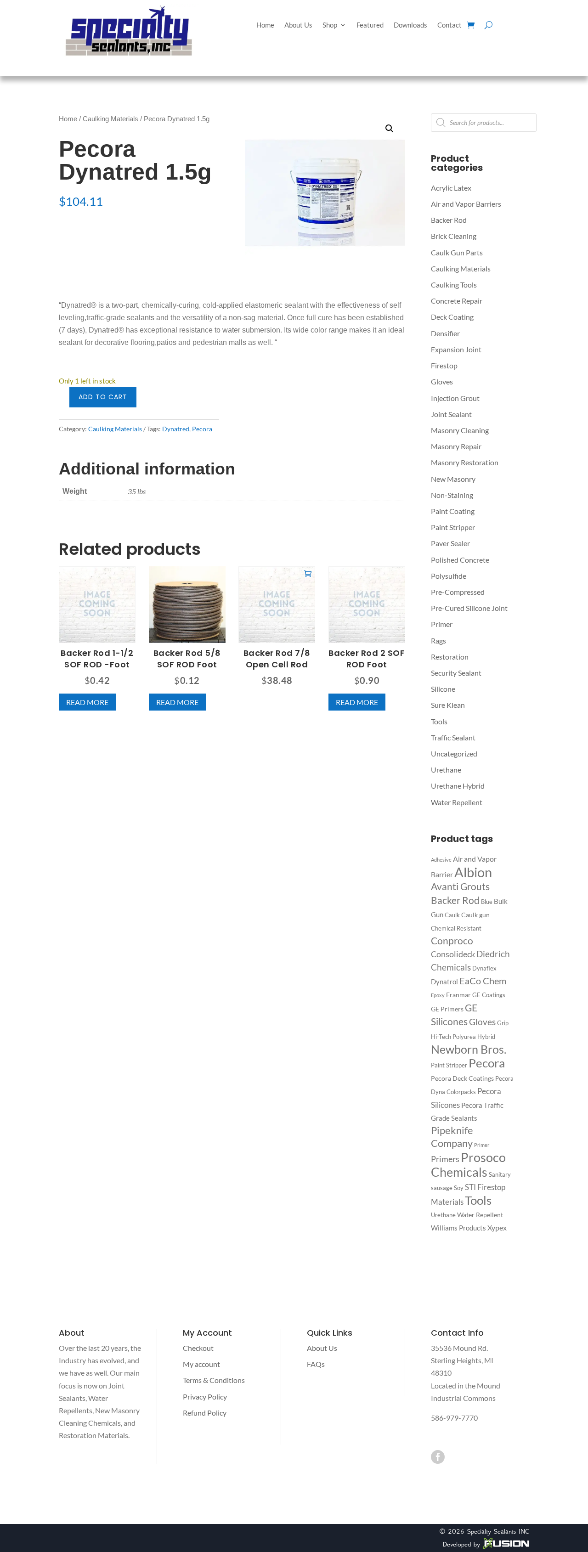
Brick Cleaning (453, 235)
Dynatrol (444, 981)
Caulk (452, 915)
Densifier (445, 333)
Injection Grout (455, 398)
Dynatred (175, 429)
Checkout (198, 1347)
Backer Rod (449, 219)
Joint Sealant (451, 414)
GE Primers (447, 1009)
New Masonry (453, 478)
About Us (298, 25)
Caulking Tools (454, 284)
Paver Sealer (450, 543)
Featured (370, 25)
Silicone (443, 688)
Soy (459, 1187)
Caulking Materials (110, 119)
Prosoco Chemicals (468, 1164)
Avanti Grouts (460, 886)
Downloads (410, 25)
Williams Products (458, 1228)
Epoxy (438, 995)
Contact (449, 25)
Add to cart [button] (307, 573)
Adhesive (441, 860)
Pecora (202, 429)
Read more (87, 702)
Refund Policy (204, 1412)
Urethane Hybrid (458, 785)
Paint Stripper (453, 527)
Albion (473, 872)
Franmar (458, 995)
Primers (445, 1159)
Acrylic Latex (451, 187)
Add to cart (103, 396)
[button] (389, 128)
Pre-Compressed (458, 591)
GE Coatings (488, 995)
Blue (486, 901)
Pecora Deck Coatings (462, 1078)
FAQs (316, 1364)
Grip (503, 1023)
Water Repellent (456, 802)
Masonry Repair (456, 446)
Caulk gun (475, 915)
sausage (441, 1187)
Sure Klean (448, 704)
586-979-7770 (454, 1417)
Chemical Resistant (456, 928)
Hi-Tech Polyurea (453, 1036)
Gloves (442, 381)
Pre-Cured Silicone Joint (469, 608)
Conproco (452, 941)
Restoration (450, 656)
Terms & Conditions (214, 1380)
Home (265, 25)
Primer (441, 624)
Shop (329, 25)
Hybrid (486, 1036)
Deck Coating (452, 316)
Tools (439, 721)
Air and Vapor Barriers (466, 203)
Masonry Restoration (464, 462)
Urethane (446, 769)
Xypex (497, 1227)
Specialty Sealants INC (498, 1531)
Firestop (444, 365)
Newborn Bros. (468, 1049)
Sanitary (500, 1174)
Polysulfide (448, 575)
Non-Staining (452, 495)
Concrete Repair (456, 300)
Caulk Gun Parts (457, 252)
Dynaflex (484, 968)
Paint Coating (453, 511)
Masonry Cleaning (460, 430)
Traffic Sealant (453, 737)
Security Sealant (456, 672)
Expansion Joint (456, 349)
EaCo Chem (482, 980)
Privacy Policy (205, 1396)
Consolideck (453, 954)
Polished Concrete (460, 559)
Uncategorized (454, 753)
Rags (438, 640)
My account (201, 1364)
